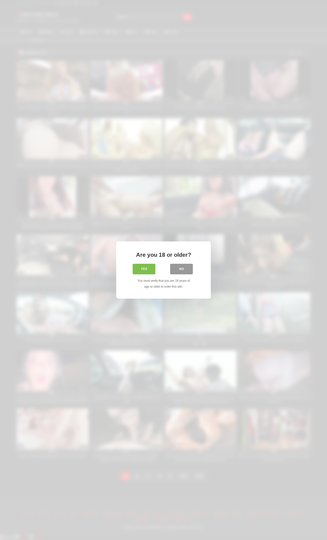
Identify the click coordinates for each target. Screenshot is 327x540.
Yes (144, 269)
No (181, 269)
